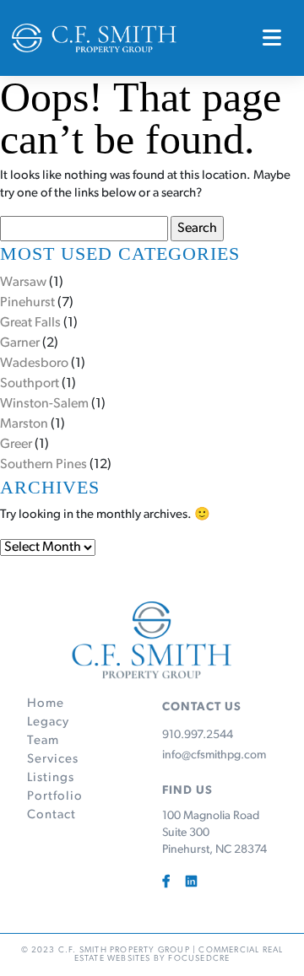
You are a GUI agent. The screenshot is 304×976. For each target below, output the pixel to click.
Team (43, 741)
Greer (16, 444)
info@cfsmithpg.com (214, 756)
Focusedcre (199, 958)
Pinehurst (27, 303)
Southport (29, 384)
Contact (51, 815)
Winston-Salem (44, 404)
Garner (20, 343)
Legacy (48, 722)
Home (45, 704)
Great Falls (30, 323)
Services (53, 759)
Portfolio (55, 796)
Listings (50, 778)
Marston (24, 424)
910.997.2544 (197, 735)
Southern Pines (43, 465)
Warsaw (23, 282)
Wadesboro (34, 363)
